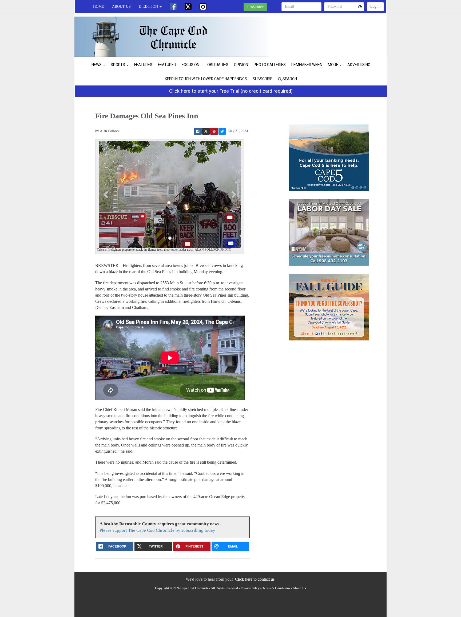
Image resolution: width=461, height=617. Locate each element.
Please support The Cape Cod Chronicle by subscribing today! (158, 530)
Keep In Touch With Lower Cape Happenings (206, 79)
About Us (121, 7)
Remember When (306, 65)
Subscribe (262, 79)
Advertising (358, 65)
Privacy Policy (250, 588)
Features (143, 65)
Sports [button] (118, 65)
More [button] (333, 65)
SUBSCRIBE (255, 7)
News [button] (97, 65)
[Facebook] (173, 6)
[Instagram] (203, 6)
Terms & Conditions (276, 588)
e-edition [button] (149, 7)
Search (289, 79)
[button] (106, 194)
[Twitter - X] (188, 6)
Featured (167, 65)
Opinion (241, 65)
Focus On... (192, 65)
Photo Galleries (270, 65)
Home (98, 7)
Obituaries (217, 65)
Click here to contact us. (255, 579)
